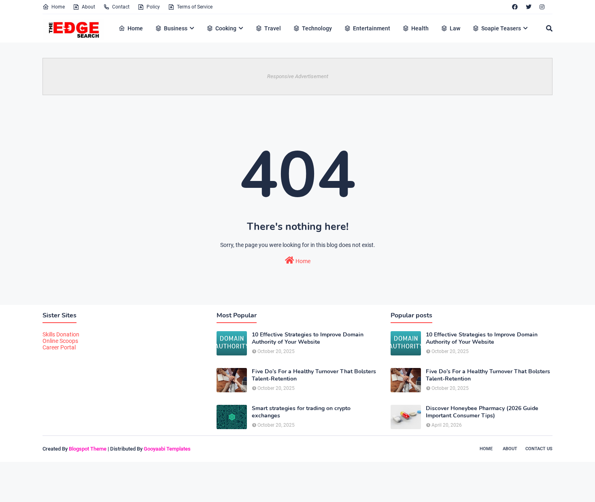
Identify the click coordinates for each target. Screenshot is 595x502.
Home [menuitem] (135, 28)
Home (58, 7)
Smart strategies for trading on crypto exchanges (301, 412)
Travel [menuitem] (272, 28)
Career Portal (59, 347)
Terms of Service (194, 7)
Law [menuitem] (455, 28)
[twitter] (528, 7)
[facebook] (515, 7)
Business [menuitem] (175, 28)
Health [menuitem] (420, 28)
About (88, 7)
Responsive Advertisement (297, 76)
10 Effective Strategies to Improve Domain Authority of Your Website (307, 338)
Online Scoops (60, 341)
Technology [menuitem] (317, 28)
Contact (121, 7)
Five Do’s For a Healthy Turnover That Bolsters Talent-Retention (314, 375)
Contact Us (538, 448)
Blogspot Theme (87, 449)
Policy (153, 7)
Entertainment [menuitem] (371, 28)
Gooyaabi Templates (167, 449)
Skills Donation (60, 334)
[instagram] (542, 7)
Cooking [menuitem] (225, 28)
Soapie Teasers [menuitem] (501, 28)
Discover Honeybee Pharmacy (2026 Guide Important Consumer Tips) (482, 412)
